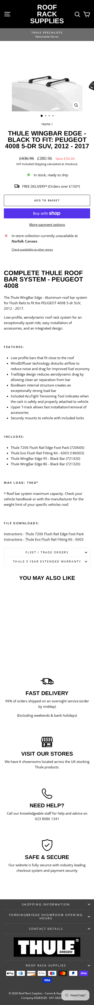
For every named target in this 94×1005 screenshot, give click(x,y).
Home (46, 124)
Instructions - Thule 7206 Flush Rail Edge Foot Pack (44, 534)
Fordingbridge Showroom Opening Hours (46, 916)
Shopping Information (46, 904)
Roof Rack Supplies (47, 14)
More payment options (47, 224)
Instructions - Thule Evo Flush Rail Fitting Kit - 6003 (44, 539)
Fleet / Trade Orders (47, 552)
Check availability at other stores (32, 249)
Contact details (46, 929)
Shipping (40, 164)
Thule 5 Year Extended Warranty (47, 561)
